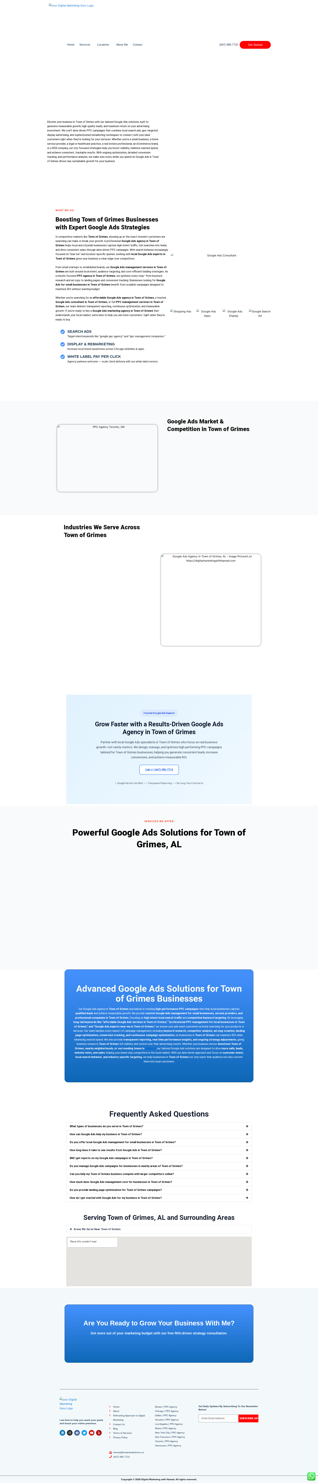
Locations (103, 44)
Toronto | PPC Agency (166, 1441)
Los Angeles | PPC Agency (169, 1424)
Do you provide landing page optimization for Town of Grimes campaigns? (116, 1190)
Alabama (150, 1048)
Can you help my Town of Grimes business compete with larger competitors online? (122, 1174)
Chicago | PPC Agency (167, 1411)
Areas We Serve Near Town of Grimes (97, 1229)
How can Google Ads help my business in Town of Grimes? (106, 1134)
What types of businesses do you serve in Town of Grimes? (106, 1126)
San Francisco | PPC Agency (170, 1437)
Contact (137, 44)
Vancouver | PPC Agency (168, 1445)
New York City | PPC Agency (170, 1432)
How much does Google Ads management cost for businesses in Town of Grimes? (121, 1182)
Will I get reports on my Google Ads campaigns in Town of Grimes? (111, 1158)
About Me (122, 44)
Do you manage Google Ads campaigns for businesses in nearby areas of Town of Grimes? (126, 1166)
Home (70, 44)
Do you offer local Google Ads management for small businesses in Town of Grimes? (123, 1142)
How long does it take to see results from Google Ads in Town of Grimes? (116, 1150)
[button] (159, 1126)
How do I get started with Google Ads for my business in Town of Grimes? (116, 1197)
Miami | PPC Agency (165, 1428)
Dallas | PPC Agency (165, 1415)
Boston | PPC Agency (166, 1406)
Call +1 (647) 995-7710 (159, 769)
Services (84, 44)
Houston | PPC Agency (167, 1419)
